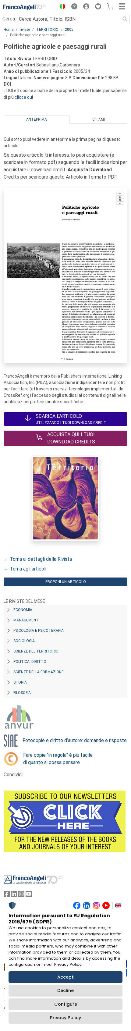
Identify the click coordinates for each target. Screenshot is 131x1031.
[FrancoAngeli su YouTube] (29, 895)
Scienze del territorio (35, 651)
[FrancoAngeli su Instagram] (21, 895)
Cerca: (9, 19)
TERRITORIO (47, 29)
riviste (25, 29)
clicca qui (24, 97)
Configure (65, 1004)
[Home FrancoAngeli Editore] (24, 7)
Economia (22, 610)
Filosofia (22, 693)
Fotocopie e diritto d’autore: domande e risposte (75, 740)
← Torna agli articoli (25, 569)
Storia (20, 682)
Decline (65, 990)
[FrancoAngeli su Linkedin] (14, 895)
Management (26, 620)
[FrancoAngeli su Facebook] (7, 895)
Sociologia (24, 641)
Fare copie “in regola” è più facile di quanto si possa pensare (58, 758)
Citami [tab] (98, 119)
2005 (69, 29)
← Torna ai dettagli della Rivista (38, 559)
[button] (61, 7)
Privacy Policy (65, 1018)
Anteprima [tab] (36, 119)
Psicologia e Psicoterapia (38, 630)
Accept (65, 977)
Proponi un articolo (65, 582)
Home (8, 29)
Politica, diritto (29, 661)
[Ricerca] (125, 19)
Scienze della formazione (38, 672)
